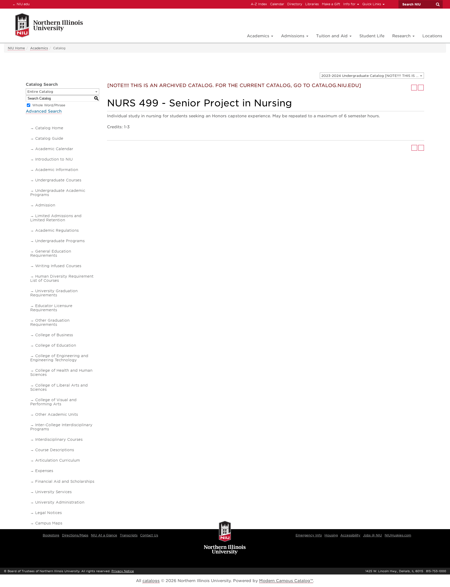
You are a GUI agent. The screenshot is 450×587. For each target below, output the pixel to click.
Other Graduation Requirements (50, 322)
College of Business (54, 335)
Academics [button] (259, 36)
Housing (331, 535)
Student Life (371, 36)
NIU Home (16, 48)
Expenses (44, 471)
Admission (45, 205)
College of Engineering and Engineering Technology (59, 358)
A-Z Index (259, 4)
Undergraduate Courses (58, 180)
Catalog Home (49, 128)
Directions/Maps (75, 535)
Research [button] (402, 36)
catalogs (151, 580)
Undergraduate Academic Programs (57, 192)
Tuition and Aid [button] (332, 36)
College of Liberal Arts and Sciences (59, 387)
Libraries (312, 4)
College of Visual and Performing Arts (53, 402)
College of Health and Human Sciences (61, 372)
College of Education (55, 345)
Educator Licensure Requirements (51, 308)
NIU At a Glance (104, 535)
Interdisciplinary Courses (59, 439)
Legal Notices (48, 513)
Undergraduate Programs (60, 241)
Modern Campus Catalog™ (286, 580)
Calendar (277, 4)
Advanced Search (44, 111)
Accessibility (350, 535)
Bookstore (51, 535)
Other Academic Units (56, 414)
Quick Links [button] (372, 4)
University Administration (59, 502)
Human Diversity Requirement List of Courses (61, 278)
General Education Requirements (50, 253)
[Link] (43, 26)
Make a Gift (331, 4)
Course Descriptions (54, 450)
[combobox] (372, 75)
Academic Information (56, 170)
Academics (39, 48)
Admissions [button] (293, 36)
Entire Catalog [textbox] (40, 92)
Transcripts (129, 535)
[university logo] (224, 538)
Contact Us (149, 535)
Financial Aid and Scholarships (64, 481)
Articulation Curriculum (57, 460)
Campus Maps (48, 523)
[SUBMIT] (437, 4)
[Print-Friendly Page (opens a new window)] (414, 87)
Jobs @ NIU (372, 535)
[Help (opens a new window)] (421, 87)
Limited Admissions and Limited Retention (56, 218)
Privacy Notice (122, 571)
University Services (53, 492)
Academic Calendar (54, 149)
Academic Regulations (57, 230)
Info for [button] (350, 4)
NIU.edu (20, 4)
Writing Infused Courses (58, 266)
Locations (432, 36)
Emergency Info (309, 535)
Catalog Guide (49, 138)
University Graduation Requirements (54, 293)
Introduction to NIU (54, 159)
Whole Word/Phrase (48, 105)
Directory (294, 4)
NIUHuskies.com (398, 535)
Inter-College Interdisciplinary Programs (61, 427)
